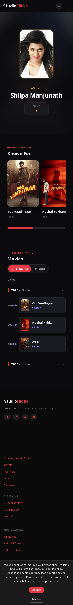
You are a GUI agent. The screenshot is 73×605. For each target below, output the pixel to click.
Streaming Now (13, 502)
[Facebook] (7, 417)
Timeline (22, 268)
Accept (36, 589)
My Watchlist (11, 516)
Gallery (8, 464)
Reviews (9, 485)
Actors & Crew (12, 543)
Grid (42, 268)
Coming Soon (12, 509)
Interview (9, 471)
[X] (25, 417)
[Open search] (59, 6)
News (7, 478)
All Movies (10, 536)
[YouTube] (34, 417)
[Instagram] (16, 417)
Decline (36, 599)
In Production (12, 550)
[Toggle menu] (67, 6)
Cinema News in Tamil (17, 458)
